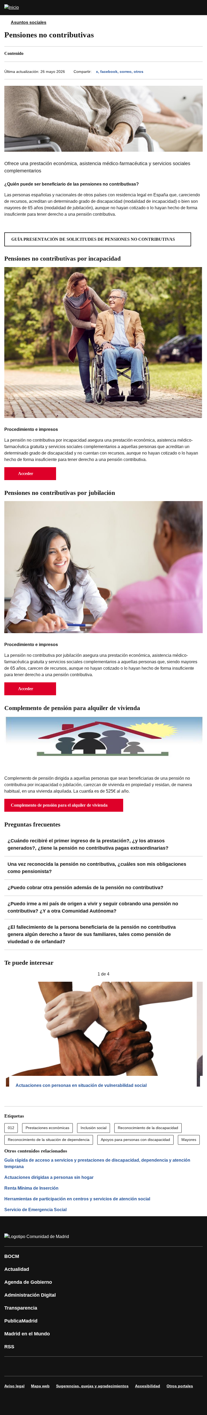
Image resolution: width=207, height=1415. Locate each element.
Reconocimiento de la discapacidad (148, 1128)
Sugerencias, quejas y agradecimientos (92, 1386)
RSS (9, 1346)
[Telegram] (141, 1366)
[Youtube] (60, 1366)
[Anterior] (6, 974)
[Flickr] (125, 1366)
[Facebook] (11, 1366)
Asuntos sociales (28, 22)
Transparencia (20, 1308)
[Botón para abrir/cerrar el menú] (199, 7)
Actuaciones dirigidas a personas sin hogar (49, 1177)
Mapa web (40, 1386)
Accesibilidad (147, 1386)
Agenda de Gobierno (28, 1282)
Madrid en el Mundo (27, 1333)
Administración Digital (30, 1295)
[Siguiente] (200, 974)
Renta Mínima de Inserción (31, 1188)
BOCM (11, 1256)
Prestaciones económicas (47, 1128)
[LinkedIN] (76, 1366)
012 (11, 1128)
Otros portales (180, 1386)
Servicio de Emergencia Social (35, 1209)
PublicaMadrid (20, 1321)
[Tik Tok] (108, 1366)
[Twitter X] (44, 1366)
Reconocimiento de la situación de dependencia (48, 1139)
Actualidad (16, 1269)
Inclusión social (93, 1128)
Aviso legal (14, 1386)
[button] (98, 239)
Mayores (188, 1139)
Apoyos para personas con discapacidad (135, 1139)
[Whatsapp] (92, 1366)
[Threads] (157, 1366)
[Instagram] (28, 1366)
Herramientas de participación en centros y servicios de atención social (77, 1199)
